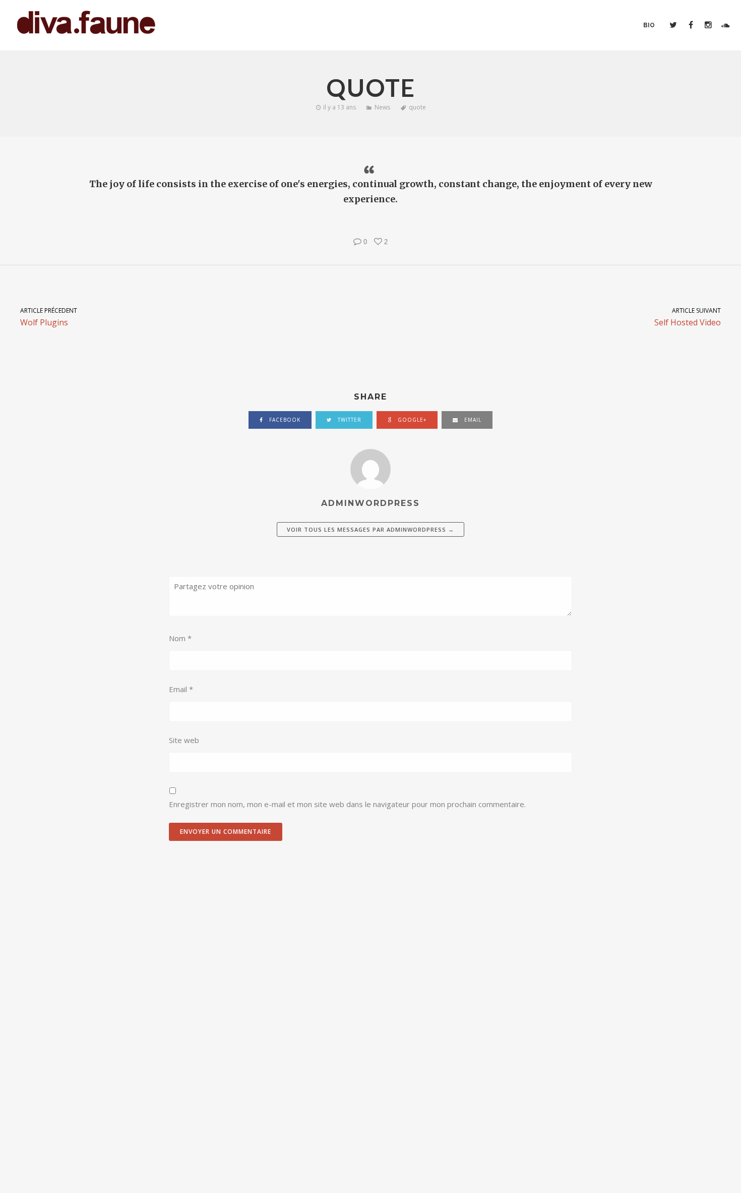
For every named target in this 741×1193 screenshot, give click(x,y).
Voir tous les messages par (370, 529)
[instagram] (707, 25)
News (382, 107)
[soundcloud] (725, 25)
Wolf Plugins (48, 317)
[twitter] (673, 25)
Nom (180, 638)
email (471, 419)
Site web (184, 740)
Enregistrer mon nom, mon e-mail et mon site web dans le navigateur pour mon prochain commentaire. (347, 804)
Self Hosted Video (687, 317)
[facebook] (690, 25)
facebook (283, 419)
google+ (411, 419)
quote (417, 107)
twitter (348, 419)
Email (181, 689)
